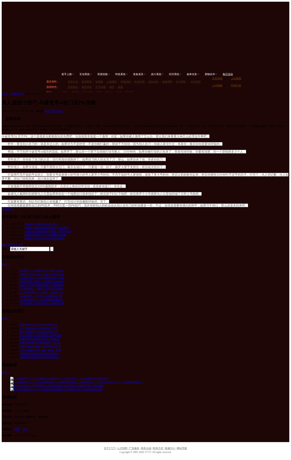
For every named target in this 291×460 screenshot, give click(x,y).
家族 (120, 87)
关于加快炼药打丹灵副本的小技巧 (38, 328)
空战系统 (73, 87)
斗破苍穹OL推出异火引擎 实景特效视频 (41, 274)
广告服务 (134, 448)
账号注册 (18, 244)
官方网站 (181, 81)
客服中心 (170, 448)
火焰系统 (195, 81)
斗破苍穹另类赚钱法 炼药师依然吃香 (40, 346)
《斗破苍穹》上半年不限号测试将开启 (40, 296)
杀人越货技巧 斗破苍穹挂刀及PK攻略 (40, 335)
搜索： (5, 249)
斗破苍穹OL (17, 93)
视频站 (96, 63)
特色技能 (126, 81)
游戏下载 (7, 244)
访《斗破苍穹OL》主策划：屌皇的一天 (41, 292)
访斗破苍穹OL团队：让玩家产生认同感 (41, 281)
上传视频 (236, 78)
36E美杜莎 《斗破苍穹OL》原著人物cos (41, 270)
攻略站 (154, 63)
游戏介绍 (73, 81)
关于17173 (109, 448)
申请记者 (236, 85)
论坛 (25, 429)
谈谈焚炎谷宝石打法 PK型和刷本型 (44, 238)
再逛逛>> (7, 209)
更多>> (6, 264)
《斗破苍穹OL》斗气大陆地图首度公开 (41, 299)
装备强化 (153, 81)
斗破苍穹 (95, 21)
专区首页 (66, 57)
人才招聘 (122, 448)
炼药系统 (87, 87)
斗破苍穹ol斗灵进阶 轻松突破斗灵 (38, 324)
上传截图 (217, 85)
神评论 (59, 111)
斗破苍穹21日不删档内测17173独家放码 (41, 285)
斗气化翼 (100, 87)
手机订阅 (49, 111)
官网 (17, 429)
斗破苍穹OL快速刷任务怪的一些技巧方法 (47, 231)
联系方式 (158, 448)
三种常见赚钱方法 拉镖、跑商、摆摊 (40, 349)
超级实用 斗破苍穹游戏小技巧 (41, 224)
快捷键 (99, 81)
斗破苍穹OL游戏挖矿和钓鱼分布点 (39, 353)
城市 (111, 87)
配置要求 (87, 81)
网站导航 (182, 448)
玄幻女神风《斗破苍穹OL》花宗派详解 (42, 303)
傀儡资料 (167, 81)
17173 (5, 93)
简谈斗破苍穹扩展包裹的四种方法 (38, 331)
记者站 (183, 63)
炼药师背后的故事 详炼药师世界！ (40, 357)
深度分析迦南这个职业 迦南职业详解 (45, 235)
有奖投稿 (217, 78)
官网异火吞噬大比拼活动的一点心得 (39, 342)
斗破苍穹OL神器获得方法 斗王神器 (39, 339)
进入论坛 (231, 61)
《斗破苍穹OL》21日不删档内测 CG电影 (42, 277)
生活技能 (139, 81)
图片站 (125, 63)
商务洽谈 (146, 448)
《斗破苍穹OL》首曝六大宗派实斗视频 (41, 288)
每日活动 (228, 74)
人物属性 (112, 81)
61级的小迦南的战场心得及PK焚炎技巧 (46, 227)
